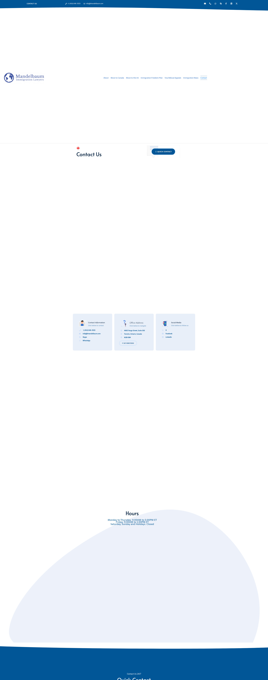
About (106, 78)
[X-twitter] (236, 3)
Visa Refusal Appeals (173, 78)
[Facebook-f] (226, 3)
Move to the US (132, 78)
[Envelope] (204, 3)
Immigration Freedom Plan (152, 78)
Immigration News (190, 78)
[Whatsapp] (215, 3)
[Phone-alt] (210, 3)
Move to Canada (117, 78)
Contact (203, 78)
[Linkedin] (231, 3)
